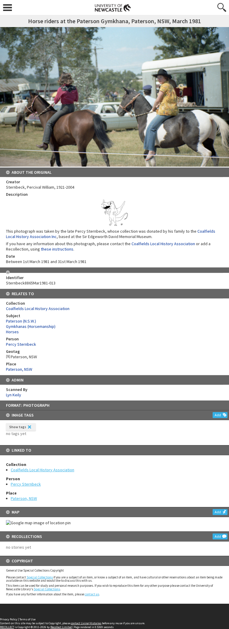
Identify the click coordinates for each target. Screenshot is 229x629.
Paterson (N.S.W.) (21, 321)
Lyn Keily (13, 395)
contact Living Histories (86, 623)
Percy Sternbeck (26, 484)
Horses (12, 331)
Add (218, 415)
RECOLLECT (7, 627)
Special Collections (40, 577)
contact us (92, 594)
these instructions (57, 249)
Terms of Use (27, 619)
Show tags (17, 427)
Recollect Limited (61, 627)
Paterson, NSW (24, 498)
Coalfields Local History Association (42, 469)
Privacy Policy (8, 619)
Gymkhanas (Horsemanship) (30, 326)
